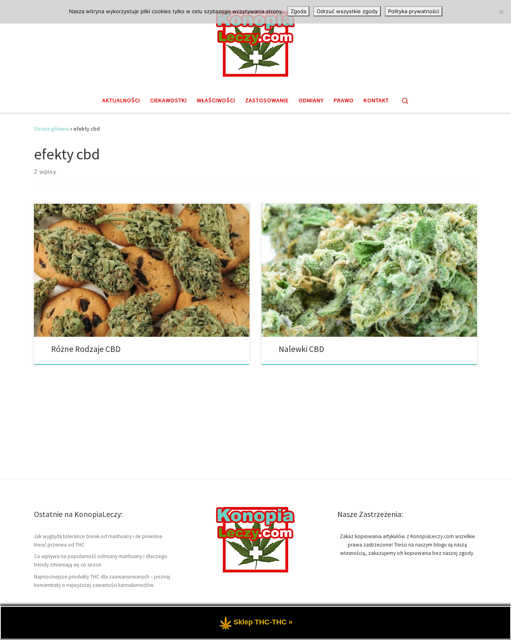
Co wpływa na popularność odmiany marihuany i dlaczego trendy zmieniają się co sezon (100, 560)
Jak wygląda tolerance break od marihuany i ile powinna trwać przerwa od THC (98, 540)
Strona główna (51, 128)
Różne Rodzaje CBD (86, 349)
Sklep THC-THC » (263, 622)
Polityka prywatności (413, 11)
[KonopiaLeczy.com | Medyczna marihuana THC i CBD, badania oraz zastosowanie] (255, 42)
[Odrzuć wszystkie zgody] (501, 12)
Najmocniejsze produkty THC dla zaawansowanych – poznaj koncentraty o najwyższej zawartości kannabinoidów (102, 580)
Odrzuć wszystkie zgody (347, 11)
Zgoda (298, 11)
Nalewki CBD (301, 349)
